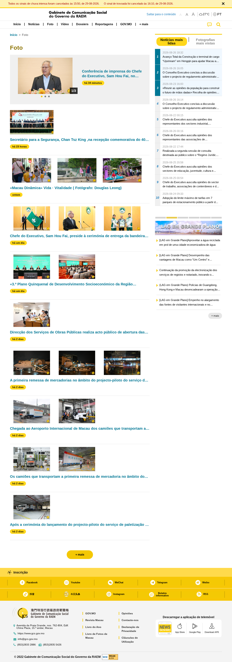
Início (13, 34)
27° (206, 14)
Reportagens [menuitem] (104, 24)
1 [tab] (42, 96)
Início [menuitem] (17, 24)
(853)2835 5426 (52, 644)
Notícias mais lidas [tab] (171, 41)
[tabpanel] (45, 76)
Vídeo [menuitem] (65, 24)
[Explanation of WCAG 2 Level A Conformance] (110, 656)
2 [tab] (45, 96)
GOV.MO (90, 613)
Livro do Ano (93, 627)
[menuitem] (34, 24)
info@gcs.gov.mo (28, 639)
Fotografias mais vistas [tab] (205, 41)
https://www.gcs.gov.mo (31, 633)
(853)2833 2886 (26, 644)
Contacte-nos (130, 620)
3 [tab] (49, 96)
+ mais (156, 315)
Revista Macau (94, 620)
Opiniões (127, 613)
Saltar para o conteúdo (161, 14)
